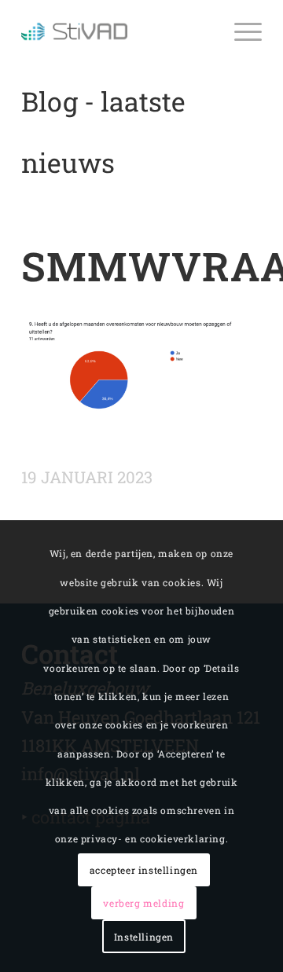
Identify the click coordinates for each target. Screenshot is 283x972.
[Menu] (240, 31)
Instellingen (144, 936)
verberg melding (143, 903)
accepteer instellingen (144, 870)
